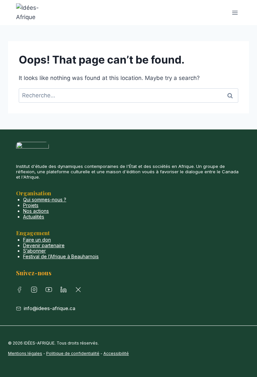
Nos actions (36, 211)
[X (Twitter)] (79, 291)
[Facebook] (20, 291)
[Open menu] (235, 12)
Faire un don (37, 240)
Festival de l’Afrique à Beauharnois (61, 256)
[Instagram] (35, 291)
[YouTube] (50, 291)
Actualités (33, 216)
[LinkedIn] (65, 291)
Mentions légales (25, 353)
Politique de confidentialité (72, 353)
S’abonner (34, 251)
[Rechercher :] (128, 95)
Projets (30, 205)
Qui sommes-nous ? (44, 199)
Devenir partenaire (44, 245)
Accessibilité (116, 353)
